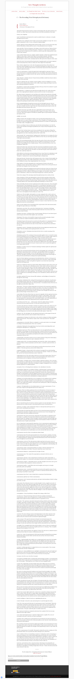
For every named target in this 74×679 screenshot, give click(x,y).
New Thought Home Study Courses (33, 11)
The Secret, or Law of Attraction (48, 11)
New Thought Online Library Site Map (37, 13)
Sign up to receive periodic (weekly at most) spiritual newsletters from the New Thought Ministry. (27, 656)
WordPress (52, 676)
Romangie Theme (58, 676)
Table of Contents (37, 653)
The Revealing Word (24, 25)
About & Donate (59, 11)
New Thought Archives (37, 5)
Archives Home (14, 11)
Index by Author (22, 11)
